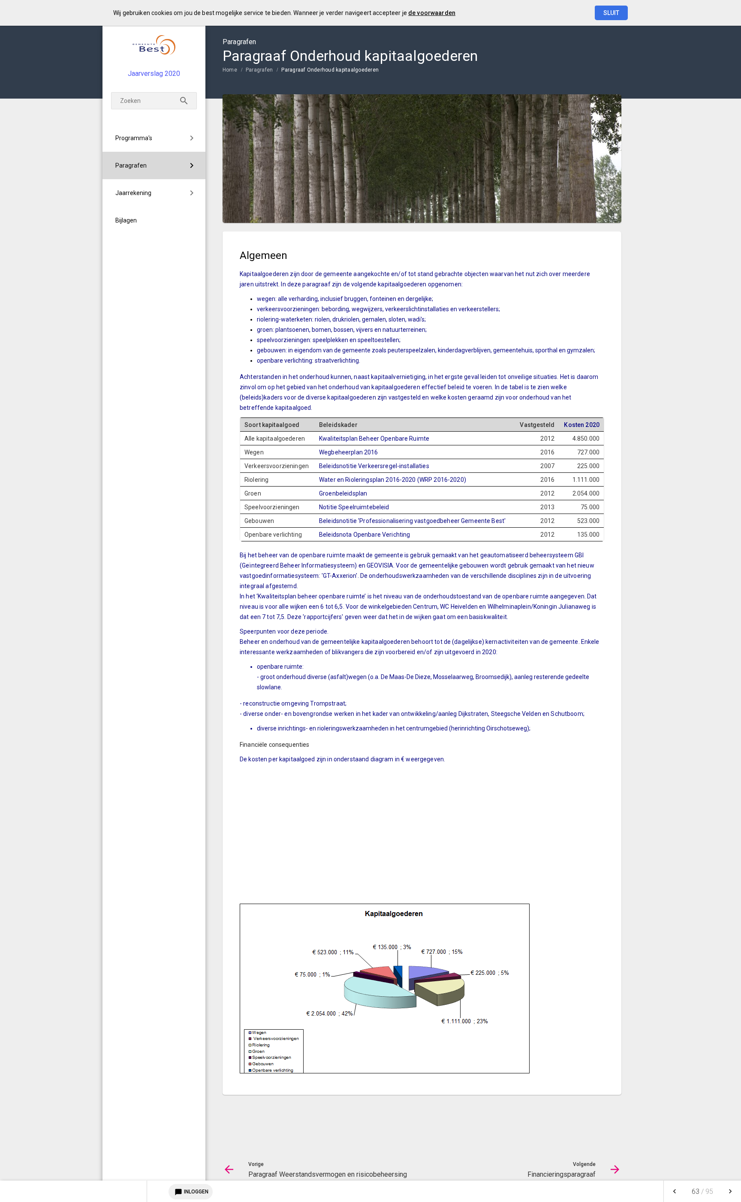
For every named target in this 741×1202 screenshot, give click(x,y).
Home (230, 70)
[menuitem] (153, 138)
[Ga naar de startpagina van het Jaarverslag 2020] (154, 44)
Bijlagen (126, 220)
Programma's (133, 138)
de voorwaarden (431, 12)
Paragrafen (131, 165)
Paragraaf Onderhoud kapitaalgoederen (330, 70)
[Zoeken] (184, 100)
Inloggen (191, 1192)
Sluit (611, 12)
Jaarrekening (133, 192)
